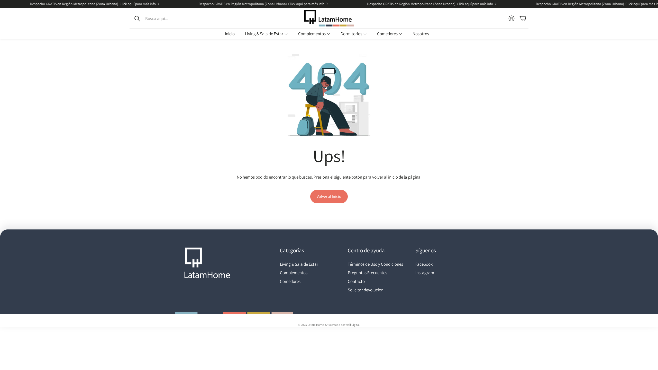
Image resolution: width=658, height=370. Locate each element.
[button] (164, 18)
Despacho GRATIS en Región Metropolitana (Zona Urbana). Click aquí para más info (85, 4)
